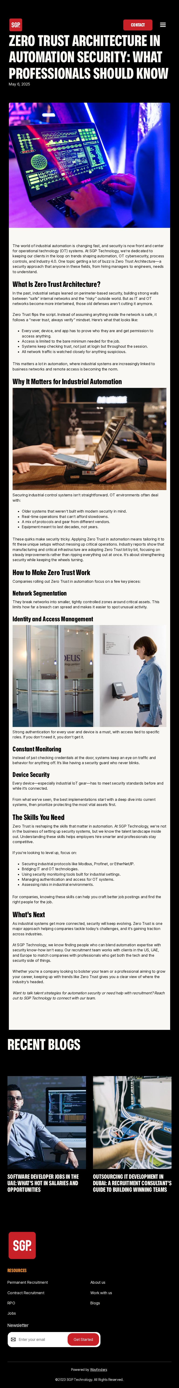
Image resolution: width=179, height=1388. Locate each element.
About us (97, 1282)
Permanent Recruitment (27, 1282)
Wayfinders (98, 1370)
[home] (16, 25)
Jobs (11, 1313)
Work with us (101, 1292)
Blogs (95, 1303)
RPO (11, 1303)
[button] (163, 25)
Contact (138, 25)
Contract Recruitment (25, 1292)
